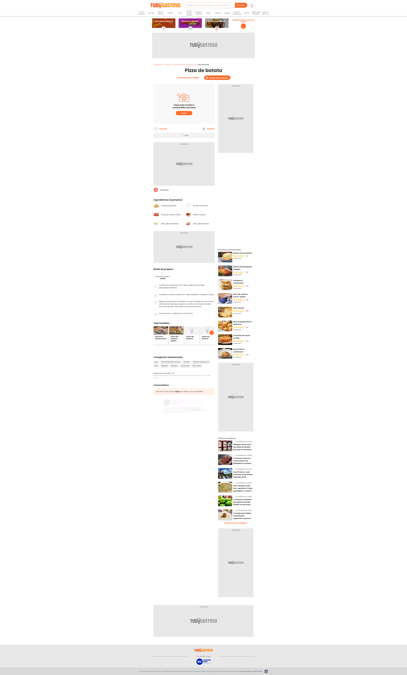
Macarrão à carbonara (238, 350)
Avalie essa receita (218, 78)
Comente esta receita (188, 78)
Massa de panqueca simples (242, 267)
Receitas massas (179, 65)
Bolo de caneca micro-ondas (240, 295)
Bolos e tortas (160, 13)
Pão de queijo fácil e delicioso (242, 323)
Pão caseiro (238, 308)
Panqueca (174, 366)
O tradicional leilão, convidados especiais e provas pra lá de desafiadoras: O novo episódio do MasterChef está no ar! (243, 516)
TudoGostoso (158, 65)
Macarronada (185, 366)
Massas (218, 13)
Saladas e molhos (198, 13)
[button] (208, 128)
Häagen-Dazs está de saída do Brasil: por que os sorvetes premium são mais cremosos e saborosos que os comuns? (242, 447)
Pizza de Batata (190, 338)
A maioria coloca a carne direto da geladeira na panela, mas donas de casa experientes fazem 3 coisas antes (243, 461)
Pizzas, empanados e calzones (170, 362)
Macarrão (187, 362)
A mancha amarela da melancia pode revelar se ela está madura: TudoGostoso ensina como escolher (243, 502)
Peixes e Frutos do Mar (189, 13)
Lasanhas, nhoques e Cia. (201, 362)
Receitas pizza (191, 65)
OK (266, 671)
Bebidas (227, 13)
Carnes (170, 13)
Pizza (156, 362)
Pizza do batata (205, 338)
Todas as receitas (265, 13)
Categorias (168, 65)
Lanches (246, 13)
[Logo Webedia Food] (203, 661)
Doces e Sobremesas (236, 13)
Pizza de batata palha (174, 339)
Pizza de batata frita (160, 338)
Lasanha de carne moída (241, 336)
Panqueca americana (238, 281)
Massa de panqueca (242, 253)
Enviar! (184, 113)
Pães (156, 366)
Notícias (151, 13)
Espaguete (164, 366)
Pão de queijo (197, 366)
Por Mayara (164, 190)
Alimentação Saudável (256, 13)
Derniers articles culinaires (235, 523)
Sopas (208, 13)
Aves (179, 13)
